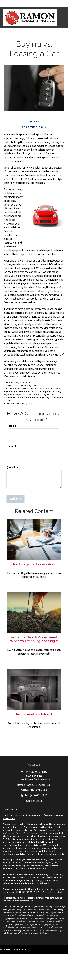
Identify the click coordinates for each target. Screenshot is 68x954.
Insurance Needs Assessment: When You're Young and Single (34, 639)
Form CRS (12, 810)
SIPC (24, 877)
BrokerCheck (9, 818)
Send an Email (34, 800)
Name (12, 425)
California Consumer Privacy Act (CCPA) (40, 863)
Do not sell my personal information (30, 869)
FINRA (18, 877)
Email (12, 446)
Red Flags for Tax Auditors (34, 564)
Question (12, 467)
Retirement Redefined (34, 714)
